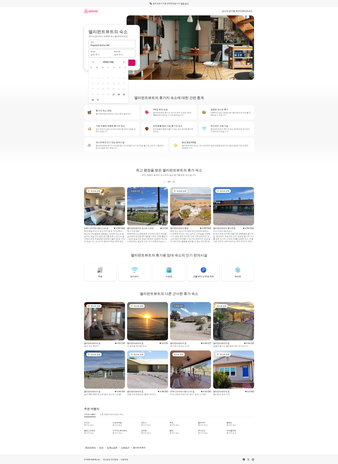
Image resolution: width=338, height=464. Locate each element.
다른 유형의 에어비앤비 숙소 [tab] (111, 414)
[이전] (164, 182)
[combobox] (112, 45)
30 (93, 100)
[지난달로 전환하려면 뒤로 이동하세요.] (93, 62)
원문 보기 (185, 3)
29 (124, 94)
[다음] (173, 182)
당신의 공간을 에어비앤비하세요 (237, 11)
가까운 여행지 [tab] (90, 414)
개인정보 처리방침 (110, 459)
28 (119, 94)
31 (98, 100)
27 (113, 94)
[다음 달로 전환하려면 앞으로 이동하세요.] (123, 62)
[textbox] (100, 54)
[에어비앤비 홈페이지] (91, 11)
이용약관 (124, 459)
